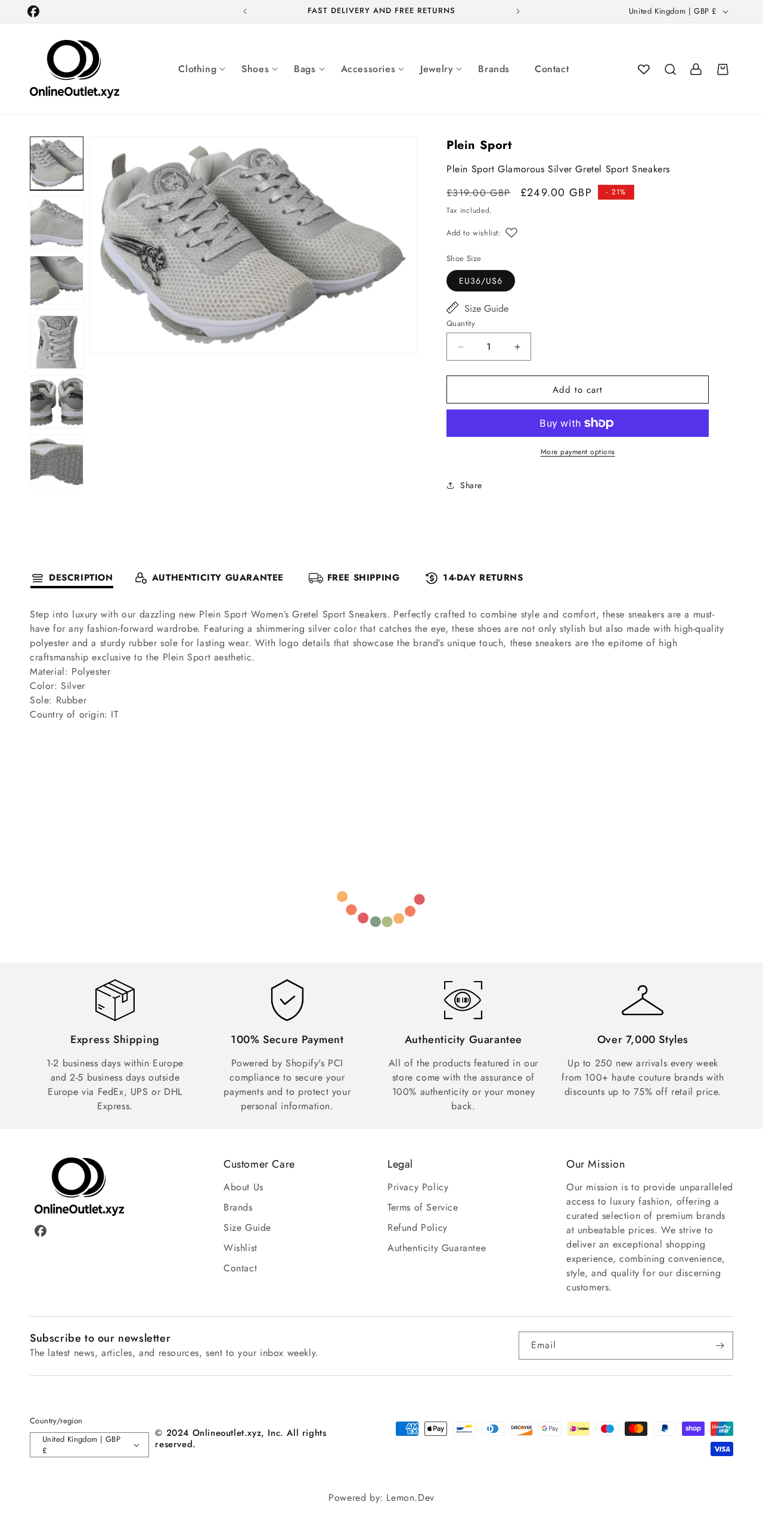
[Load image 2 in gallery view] (56, 223)
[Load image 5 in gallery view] (56, 402)
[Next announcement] (518, 11)
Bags (304, 69)
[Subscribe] (719, 1346)
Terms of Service (422, 1207)
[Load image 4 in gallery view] (56, 342)
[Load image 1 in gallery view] (56, 163)
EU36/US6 (481, 281)
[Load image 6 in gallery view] (56, 461)
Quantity (460, 323)
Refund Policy (417, 1227)
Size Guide (486, 308)
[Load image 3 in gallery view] (56, 282)
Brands (494, 69)
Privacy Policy (417, 1187)
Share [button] (471, 485)
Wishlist (241, 1248)
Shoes (255, 69)
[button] (670, 69)
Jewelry (436, 69)
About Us (243, 1187)
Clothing (197, 69)
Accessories (368, 69)
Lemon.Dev (410, 1497)
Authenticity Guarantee (436, 1248)
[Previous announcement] (245, 11)
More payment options (578, 451)
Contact (552, 69)
